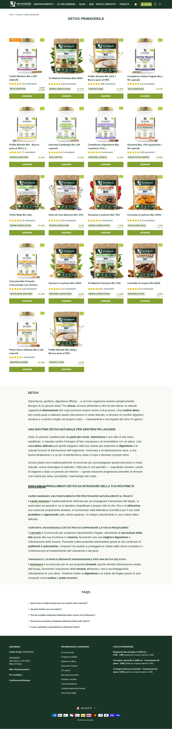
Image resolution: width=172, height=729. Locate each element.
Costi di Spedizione (69, 684)
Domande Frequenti (69, 666)
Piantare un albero (68, 661)
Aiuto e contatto (106, 4)
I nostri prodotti (43, 4)
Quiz (91, 4)
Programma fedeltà (69, 657)
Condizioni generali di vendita (73, 688)
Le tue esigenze (66, 4)
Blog (82, 4)
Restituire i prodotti (68, 679)
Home (11, 15)
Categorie (19, 15)
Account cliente (67, 652)
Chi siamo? (66, 670)
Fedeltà (125, 4)
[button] (15, 84)
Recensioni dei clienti (69, 675)
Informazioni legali (68, 693)
